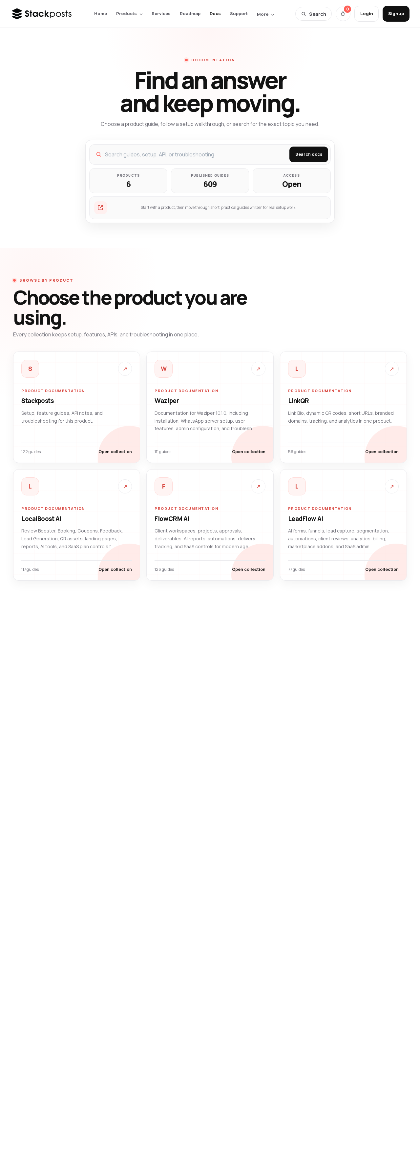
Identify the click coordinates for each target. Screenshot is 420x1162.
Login (366, 13)
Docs (215, 13)
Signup (396, 13)
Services (161, 13)
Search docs (308, 154)
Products (126, 13)
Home (100, 13)
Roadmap (190, 13)
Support (239, 13)
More (262, 14)
